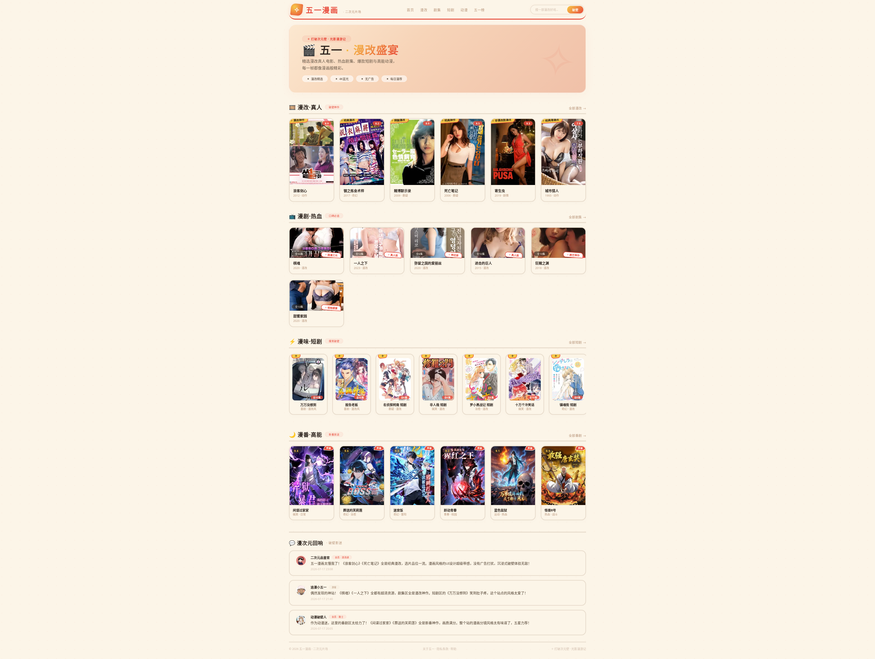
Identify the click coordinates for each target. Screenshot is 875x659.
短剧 (450, 10)
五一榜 (479, 10)
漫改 (423, 10)
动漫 (464, 10)
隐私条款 (442, 649)
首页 (410, 10)
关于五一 (429, 649)
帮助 (453, 649)
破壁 (575, 10)
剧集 (437, 10)
